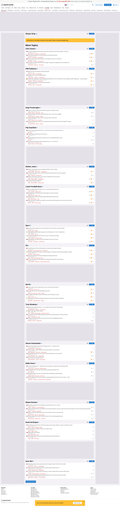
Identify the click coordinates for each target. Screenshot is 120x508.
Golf (33, 230)
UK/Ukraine (30, 254)
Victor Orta (3, 10)
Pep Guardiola (40, 10)
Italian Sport (36, 438)
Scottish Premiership (45, 313)
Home (2, 7)
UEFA (29, 199)
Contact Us (3, 491)
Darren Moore (100, 10)
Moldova (42, 300)
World (15, 7)
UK (12, 7)
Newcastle (37, 368)
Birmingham (37, 53)
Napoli (33, 427)
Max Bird (29, 57)
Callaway (36, 230)
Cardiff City (30, 81)
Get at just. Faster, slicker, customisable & (59, 1)
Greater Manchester (37, 250)
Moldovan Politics (36, 300)
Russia (38, 254)
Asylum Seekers (31, 261)
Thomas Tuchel (31, 368)
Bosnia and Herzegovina (32, 293)
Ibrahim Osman (31, 53)
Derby (29, 175)
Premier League (39, 143)
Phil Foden (30, 132)
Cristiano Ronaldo (31, 116)
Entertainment (57, 7)
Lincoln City (38, 352)
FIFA (38, 199)
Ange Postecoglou (32, 10)
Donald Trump (30, 289)
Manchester (30, 250)
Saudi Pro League (31, 112)
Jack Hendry (37, 112)
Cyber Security (44, 250)
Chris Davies (17, 10)
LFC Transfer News (41, 477)
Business (41, 7)
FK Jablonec (35, 241)
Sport (51, 7)
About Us (3, 490)
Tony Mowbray (55, 10)
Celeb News (34, 411)
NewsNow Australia (35, 496)
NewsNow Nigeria (34, 491)
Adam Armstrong (31, 309)
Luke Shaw (43, 418)
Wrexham (35, 61)
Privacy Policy (93, 489)
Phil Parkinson (24, 10)
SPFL (39, 195)
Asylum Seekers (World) (45, 261)
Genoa (36, 431)
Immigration (37, 261)
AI (37, 7)
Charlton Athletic (31, 171)
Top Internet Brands (40, 407)
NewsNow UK (34, 489)
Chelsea (32, 191)
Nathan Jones (48, 10)
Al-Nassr (41, 116)
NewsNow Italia (34, 494)
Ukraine (23, 7)
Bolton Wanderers (31, 348)
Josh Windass (30, 77)
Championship (43, 53)
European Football (38, 427)
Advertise (63, 490)
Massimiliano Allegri (32, 434)
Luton (29, 191)
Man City (29, 140)
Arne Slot (94, 10)
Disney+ (29, 407)
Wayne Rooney (87, 10)
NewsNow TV (4, 494)
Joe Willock (35, 379)
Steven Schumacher (63, 10)
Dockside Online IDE (65, 492)
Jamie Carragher (35, 473)
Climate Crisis (32, 7)
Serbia (39, 293)
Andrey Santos (41, 414)
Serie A (29, 431)
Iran (27, 7)
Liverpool (35, 466)
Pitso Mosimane (107, 10)
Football (47, 7)
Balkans (43, 293)
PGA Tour (29, 230)
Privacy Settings (93, 494)
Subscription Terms (94, 492)
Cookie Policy (93, 490)
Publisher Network (65, 489)
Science (67, 7)
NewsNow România (35, 492)
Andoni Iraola (30, 466)
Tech (63, 7)
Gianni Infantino (34, 199)
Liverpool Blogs (41, 466)
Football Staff (10, 10)
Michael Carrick (31, 414)
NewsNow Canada (35, 495)
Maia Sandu (30, 300)
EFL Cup (36, 234)
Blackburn (37, 309)
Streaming (34, 407)
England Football (43, 368)
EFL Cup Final (37, 171)
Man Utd (32, 372)
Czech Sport (30, 241)
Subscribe (3, 492)
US (38, 289)
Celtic (42, 112)
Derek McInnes (31, 195)
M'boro (34, 320)
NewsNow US (34, 490)
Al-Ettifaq (37, 116)
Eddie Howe (72, 10)
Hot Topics (7, 7)
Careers (62, 491)
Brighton (29, 202)
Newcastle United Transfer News (44, 379)
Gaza (19, 7)
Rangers (36, 195)
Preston (37, 359)
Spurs (29, 372)
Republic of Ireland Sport (35, 313)
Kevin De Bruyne (79, 10)
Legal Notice (93, 491)
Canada (35, 289)
